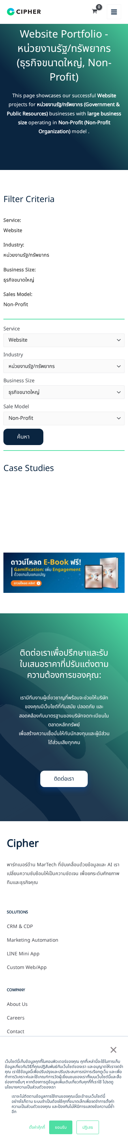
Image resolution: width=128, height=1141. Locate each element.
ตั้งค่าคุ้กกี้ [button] (37, 1127)
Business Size (18, 381)
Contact (15, 1031)
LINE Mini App (23, 954)
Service (11, 329)
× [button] (113, 1050)
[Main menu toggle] (114, 11)
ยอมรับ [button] (61, 1127)
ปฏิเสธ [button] (87, 1127)
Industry (13, 355)
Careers (16, 1018)
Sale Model (16, 407)
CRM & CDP (20, 926)
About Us (17, 1004)
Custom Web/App (27, 967)
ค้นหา (23, 437)
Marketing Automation (32, 940)
